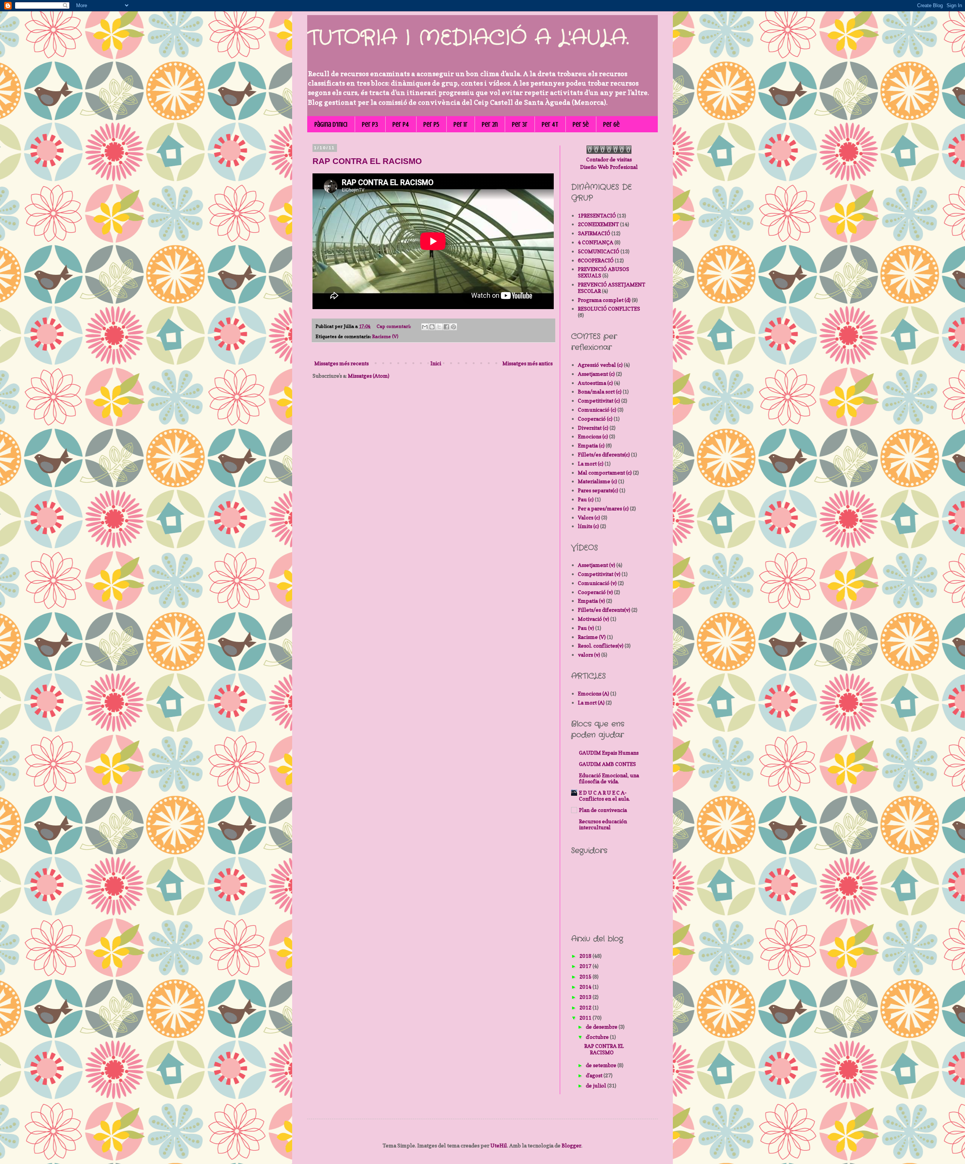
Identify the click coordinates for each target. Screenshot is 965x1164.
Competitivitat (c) (599, 400)
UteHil (498, 1145)
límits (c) (588, 526)
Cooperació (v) (595, 592)
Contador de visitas (609, 159)
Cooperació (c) (595, 418)
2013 (586, 997)
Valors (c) (589, 517)
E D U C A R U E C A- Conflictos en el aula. (604, 795)
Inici (435, 363)
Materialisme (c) (597, 481)
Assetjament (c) (596, 374)
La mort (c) (591, 463)
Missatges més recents (341, 363)
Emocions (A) (593, 693)
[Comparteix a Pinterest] (453, 327)
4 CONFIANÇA (595, 242)
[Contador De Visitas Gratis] (609, 152)
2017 (586, 966)
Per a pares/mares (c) (603, 508)
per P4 (400, 124)
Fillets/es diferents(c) (604, 454)
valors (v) (589, 654)
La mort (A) (591, 702)
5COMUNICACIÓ (598, 251)
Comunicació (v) (597, 583)
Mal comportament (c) (605, 472)
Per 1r (460, 124)
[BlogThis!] (432, 327)
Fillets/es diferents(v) (604, 610)
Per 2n (490, 124)
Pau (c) (586, 499)
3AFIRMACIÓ (594, 233)
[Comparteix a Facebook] (446, 327)
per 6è (611, 124)
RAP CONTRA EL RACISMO (367, 161)
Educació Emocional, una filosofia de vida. (609, 778)
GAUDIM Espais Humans (609, 752)
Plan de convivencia (603, 810)
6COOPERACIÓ (596, 260)
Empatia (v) (591, 600)
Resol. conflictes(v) (600, 645)
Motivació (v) (593, 619)
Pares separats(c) (598, 490)
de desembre (602, 1026)
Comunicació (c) (597, 409)
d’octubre (598, 1037)
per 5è (581, 124)
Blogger (571, 1145)
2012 (586, 1007)
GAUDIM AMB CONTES (607, 764)
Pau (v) (586, 628)
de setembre (601, 1065)
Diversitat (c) (593, 427)
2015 (586, 976)
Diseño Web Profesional (609, 167)
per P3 (370, 124)
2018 (586, 956)
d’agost (595, 1075)
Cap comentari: (394, 326)
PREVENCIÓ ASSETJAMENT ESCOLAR (611, 287)
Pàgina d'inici (331, 124)
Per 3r (519, 124)
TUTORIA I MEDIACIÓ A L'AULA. (468, 38)
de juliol (596, 1085)
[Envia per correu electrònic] (425, 327)
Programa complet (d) (604, 300)
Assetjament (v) (596, 565)
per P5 (431, 124)
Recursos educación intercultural (603, 824)
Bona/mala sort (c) (600, 391)
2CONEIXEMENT (598, 224)
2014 (586, 986)
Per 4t (550, 124)
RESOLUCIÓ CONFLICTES (609, 308)
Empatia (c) (591, 445)
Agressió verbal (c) (600, 364)
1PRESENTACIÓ (597, 215)
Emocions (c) (593, 436)
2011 (586, 1017)
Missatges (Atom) (368, 375)
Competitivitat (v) (599, 574)
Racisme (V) (385, 336)
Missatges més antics (527, 363)
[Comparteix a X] (439, 327)
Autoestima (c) (595, 383)
